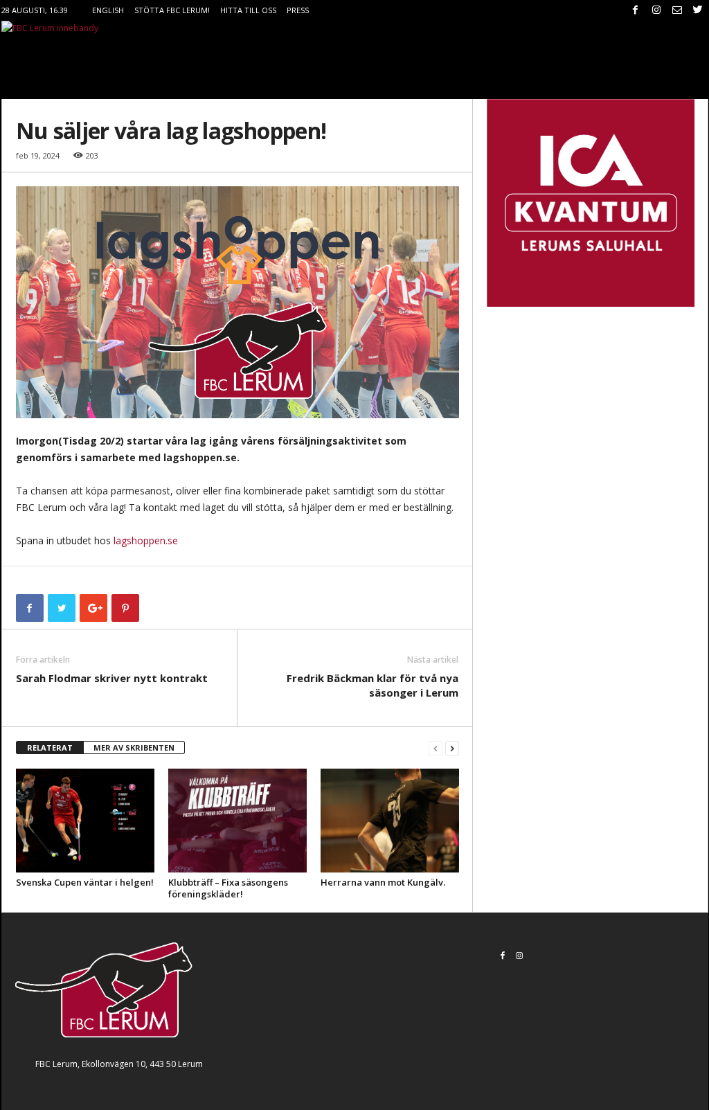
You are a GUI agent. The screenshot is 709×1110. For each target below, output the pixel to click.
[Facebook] (635, 10)
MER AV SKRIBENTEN (133, 747)
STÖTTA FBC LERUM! (172, 10)
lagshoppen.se (146, 540)
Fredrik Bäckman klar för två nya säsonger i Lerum (372, 685)
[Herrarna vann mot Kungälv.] (390, 820)
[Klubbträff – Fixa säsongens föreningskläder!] (237, 820)
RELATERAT (50, 747)
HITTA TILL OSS (248, 10)
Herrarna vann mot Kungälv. (383, 882)
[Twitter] (698, 10)
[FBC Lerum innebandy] (354, 28)
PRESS (298, 10)
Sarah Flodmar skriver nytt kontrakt (112, 678)
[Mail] (677, 10)
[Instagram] (656, 10)
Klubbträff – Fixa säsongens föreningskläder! (228, 888)
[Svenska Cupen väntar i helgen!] (85, 820)
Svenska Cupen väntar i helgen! (85, 882)
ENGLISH (108, 10)
